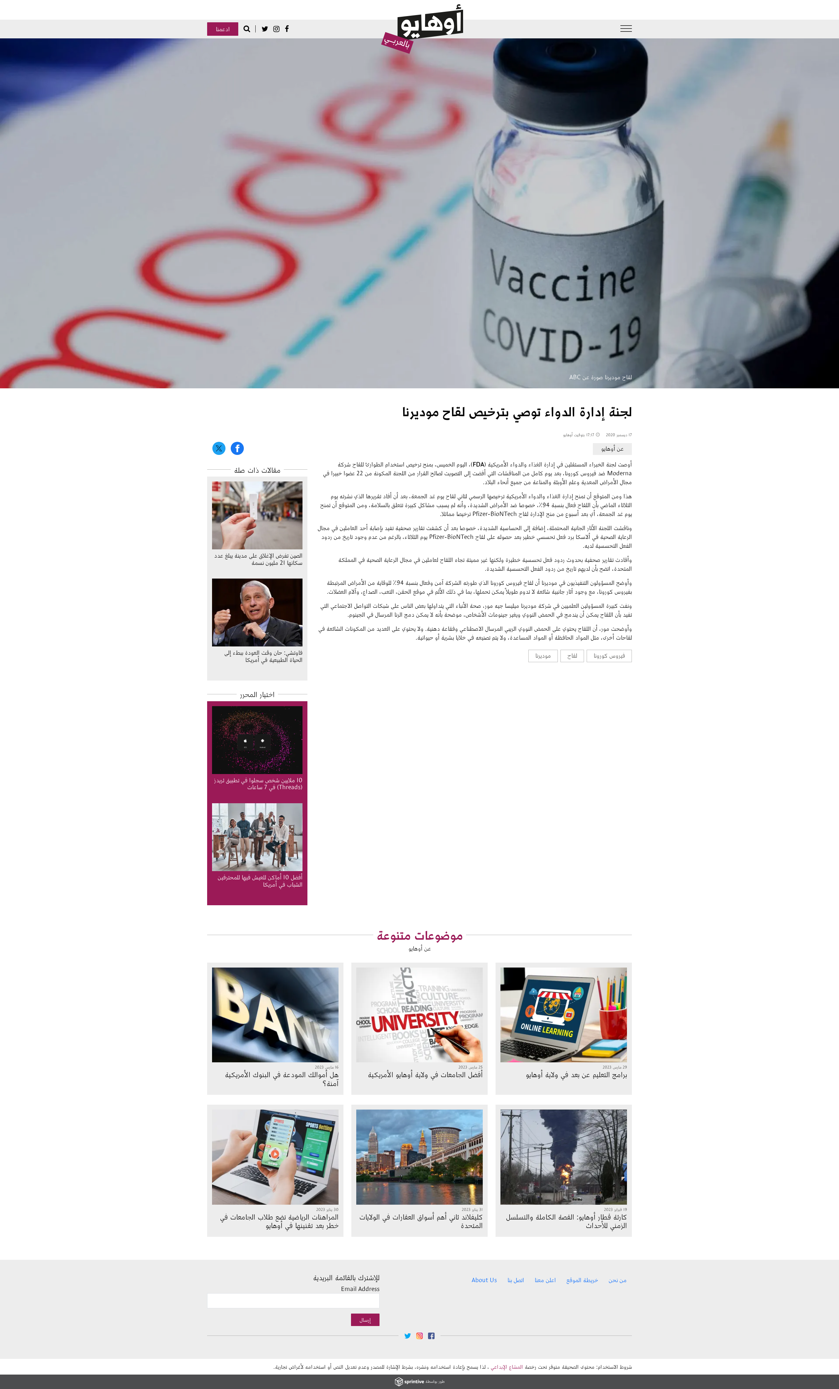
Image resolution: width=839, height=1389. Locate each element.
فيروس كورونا (609, 655)
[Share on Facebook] (237, 448)
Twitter (265, 28)
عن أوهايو (612, 448)
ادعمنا (223, 28)
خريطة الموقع (582, 1279)
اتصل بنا (515, 1279)
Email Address (360, 1288)
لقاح (572, 655)
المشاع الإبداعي (507, 1366)
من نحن (618, 1279)
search (246, 28)
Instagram (276, 28)
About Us (484, 1279)
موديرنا (543, 655)
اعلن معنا (545, 1279)
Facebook (287, 28)
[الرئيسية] (422, 29)
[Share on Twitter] (218, 448)
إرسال (365, 1320)
